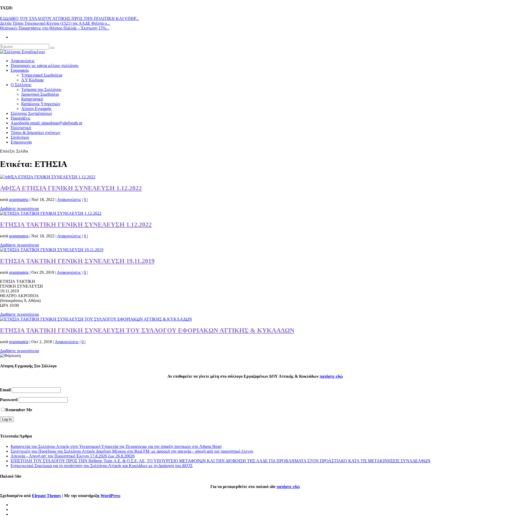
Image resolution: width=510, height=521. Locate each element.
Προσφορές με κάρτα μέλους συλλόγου (44, 65)
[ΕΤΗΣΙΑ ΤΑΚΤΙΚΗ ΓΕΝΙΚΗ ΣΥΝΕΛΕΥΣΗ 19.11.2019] (51, 249)
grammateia (18, 199)
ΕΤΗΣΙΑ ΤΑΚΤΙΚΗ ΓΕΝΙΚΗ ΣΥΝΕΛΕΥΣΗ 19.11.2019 (77, 261)
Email (5, 390)
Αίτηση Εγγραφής (36, 108)
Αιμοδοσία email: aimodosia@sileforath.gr (46, 123)
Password (9, 399)
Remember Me (18, 409)
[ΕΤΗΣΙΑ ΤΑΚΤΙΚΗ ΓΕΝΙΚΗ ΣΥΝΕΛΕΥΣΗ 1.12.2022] (50, 213)
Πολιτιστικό (21, 127)
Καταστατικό (32, 99)
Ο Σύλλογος (21, 84)
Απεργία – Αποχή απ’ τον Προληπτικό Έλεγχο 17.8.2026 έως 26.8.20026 (73, 456)
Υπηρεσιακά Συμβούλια (41, 75)
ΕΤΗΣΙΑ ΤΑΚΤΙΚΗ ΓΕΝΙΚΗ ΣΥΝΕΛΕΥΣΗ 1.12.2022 (76, 224)
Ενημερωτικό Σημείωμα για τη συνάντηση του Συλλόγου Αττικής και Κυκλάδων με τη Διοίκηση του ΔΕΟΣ (102, 465)
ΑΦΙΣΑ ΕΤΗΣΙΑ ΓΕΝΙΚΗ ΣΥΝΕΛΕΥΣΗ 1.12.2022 (71, 188)
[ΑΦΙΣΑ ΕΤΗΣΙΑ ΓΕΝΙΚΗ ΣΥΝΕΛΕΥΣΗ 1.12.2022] (47, 177)
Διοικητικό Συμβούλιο (40, 94)
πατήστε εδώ (331, 376)
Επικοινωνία (21, 142)
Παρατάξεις (20, 118)
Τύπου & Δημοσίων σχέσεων (35, 132)
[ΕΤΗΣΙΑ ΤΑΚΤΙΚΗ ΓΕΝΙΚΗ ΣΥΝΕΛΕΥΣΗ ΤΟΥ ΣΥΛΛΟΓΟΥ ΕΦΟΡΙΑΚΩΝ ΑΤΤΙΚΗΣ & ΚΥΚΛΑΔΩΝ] (96, 319)
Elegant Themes (46, 495)
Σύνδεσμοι (20, 137)
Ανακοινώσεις (23, 60)
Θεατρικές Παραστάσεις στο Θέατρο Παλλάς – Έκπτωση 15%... (54, 28)
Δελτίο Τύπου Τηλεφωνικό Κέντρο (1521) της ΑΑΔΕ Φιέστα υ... (55, 23)
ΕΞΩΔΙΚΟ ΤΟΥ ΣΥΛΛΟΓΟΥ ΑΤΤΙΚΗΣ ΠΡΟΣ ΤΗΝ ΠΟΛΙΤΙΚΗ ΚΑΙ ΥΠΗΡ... (69, 18)
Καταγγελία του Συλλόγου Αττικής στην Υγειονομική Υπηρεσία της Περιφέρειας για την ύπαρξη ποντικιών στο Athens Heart (116, 446)
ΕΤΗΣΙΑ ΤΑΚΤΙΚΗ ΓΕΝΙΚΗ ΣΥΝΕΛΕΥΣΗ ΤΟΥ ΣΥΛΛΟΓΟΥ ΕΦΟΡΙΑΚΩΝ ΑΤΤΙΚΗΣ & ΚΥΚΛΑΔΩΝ (147, 330)
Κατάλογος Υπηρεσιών (40, 104)
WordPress (110, 495)
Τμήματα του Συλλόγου (41, 89)
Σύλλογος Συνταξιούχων (31, 113)
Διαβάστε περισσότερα (19, 208)
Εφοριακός (20, 70)
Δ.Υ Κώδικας (32, 80)
